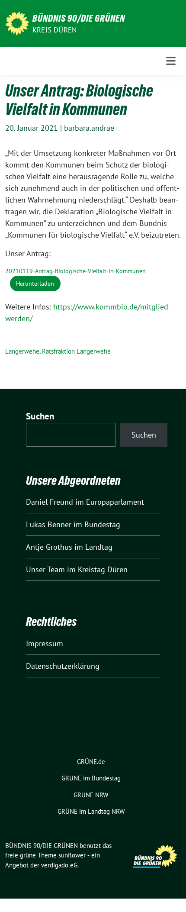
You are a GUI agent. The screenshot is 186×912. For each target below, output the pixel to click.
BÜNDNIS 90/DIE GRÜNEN (78, 18)
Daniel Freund (49, 502)
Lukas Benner (48, 524)
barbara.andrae (89, 128)
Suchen (40, 416)
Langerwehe (22, 351)
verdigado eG (59, 865)
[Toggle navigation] (171, 61)
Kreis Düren (54, 30)
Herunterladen (35, 283)
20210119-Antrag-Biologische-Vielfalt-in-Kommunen (75, 271)
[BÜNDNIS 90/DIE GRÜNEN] (17, 23)
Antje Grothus (49, 547)
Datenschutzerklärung (62, 666)
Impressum (44, 643)
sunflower (72, 855)
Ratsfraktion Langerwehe (76, 351)
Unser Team (45, 569)
